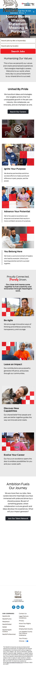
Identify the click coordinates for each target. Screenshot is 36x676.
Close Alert (33, 13)
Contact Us (23, 613)
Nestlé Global (6, 624)
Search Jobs (18, 51)
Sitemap (22, 626)
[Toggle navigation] (33, 4)
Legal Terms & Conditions (23, 617)
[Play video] (18, 128)
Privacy (21, 620)
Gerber (4, 627)
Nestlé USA (6, 616)
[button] (18, 111)
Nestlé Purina (6, 619)
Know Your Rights (25, 623)
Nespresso (6, 621)
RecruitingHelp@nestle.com (15, 662)
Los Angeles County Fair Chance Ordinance (25, 633)
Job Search (28, 4)
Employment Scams (26, 629)
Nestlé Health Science (7, 630)
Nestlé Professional (9, 634)
